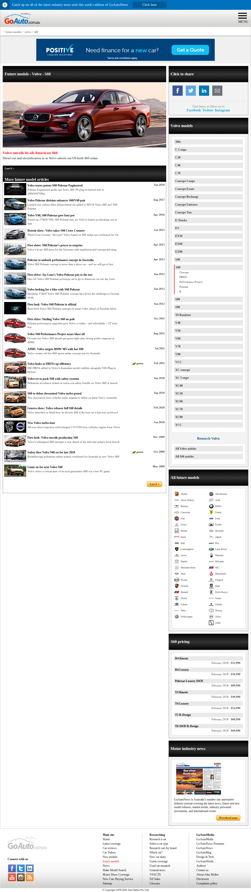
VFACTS (155, 874)
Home (106, 839)
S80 (177, 299)
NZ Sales (155, 879)
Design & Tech (205, 857)
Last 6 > (9, 168)
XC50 (179, 393)
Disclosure (202, 879)
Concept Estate (184, 189)
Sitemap (107, 883)
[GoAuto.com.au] (20, 26)
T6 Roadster (183, 315)
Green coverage (159, 861)
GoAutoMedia (204, 839)
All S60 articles (184, 456)
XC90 (179, 417)
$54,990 (226, 708)
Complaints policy (206, 883)
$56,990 (226, 674)
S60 (178, 267)
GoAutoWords (204, 861)
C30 (177, 157)
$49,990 (226, 696)
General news (157, 870)
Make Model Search (114, 870)
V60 (177, 338)
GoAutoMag (203, 852)
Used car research (160, 865)
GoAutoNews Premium (210, 843)
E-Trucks (181, 220)
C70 (177, 173)
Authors (201, 865)
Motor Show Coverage (116, 874)
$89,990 (226, 685)
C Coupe (181, 149)
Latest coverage (112, 843)
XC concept (182, 370)
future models (13, 31)
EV (177, 228)
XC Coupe (182, 378)
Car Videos (109, 852)
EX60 (178, 244)
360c (178, 142)
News (106, 865)
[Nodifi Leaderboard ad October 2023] (125, 59)
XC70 (179, 409)
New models (110, 857)
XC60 (179, 401)
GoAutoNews (204, 848)
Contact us (202, 870)
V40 (177, 323)
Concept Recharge (186, 196)
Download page (228, 817)
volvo (28, 31)
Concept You (183, 212)
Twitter (207, 110)
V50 (177, 330)
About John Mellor (207, 874)
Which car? (156, 852)
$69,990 (226, 730)
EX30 (178, 236)
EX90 (178, 251)
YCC (178, 425)
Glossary (155, 883)
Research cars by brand (163, 848)
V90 (177, 354)
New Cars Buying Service (118, 879)
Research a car (158, 839)
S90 (177, 307)
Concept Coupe (185, 181)
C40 (177, 165)
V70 (177, 346)
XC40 (179, 385)
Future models (111, 861)
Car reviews (110, 848)
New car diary (158, 857)
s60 (36, 31)
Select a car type (159, 843)
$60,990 (226, 719)
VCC (178, 362)
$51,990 (226, 662)
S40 (177, 259)
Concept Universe (186, 204)
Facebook (194, 110)
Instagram (222, 110)
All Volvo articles (185, 448)
